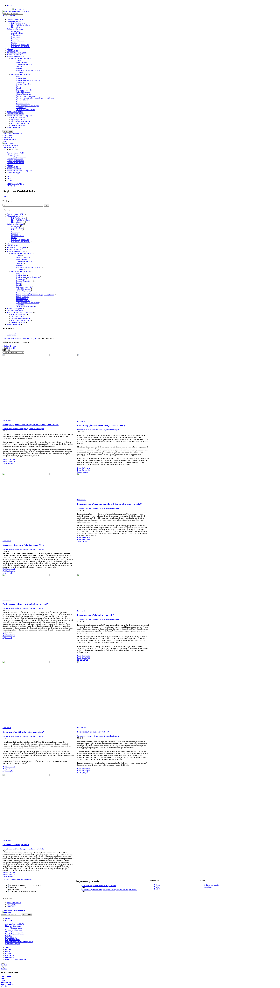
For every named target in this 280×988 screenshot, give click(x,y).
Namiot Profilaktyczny (15, 112)
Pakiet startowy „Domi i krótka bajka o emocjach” (25, 604)
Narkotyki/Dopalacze (23, 92)
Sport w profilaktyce (18, 119)
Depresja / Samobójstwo (24, 84)
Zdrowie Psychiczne (18, 125)
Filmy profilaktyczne (14, 21)
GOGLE (10, 49)
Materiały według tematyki (20, 74)
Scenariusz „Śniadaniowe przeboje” (93, 732)
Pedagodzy (19, 66)
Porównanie (11, 907)
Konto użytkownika (14, 903)
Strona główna (8, 338)
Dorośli (18, 60)
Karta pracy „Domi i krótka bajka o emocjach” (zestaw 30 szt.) (31, 424)
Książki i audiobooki (14, 55)
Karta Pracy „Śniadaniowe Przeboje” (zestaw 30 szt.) (101, 425)
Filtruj (46, 205)
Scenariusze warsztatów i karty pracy (19, 116)
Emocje (18, 86)
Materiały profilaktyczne (15, 57)
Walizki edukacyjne (13, 127)
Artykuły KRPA (17, 33)
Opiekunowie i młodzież (24, 64)
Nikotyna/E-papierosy (23, 94)
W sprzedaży (11, 333)
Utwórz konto (6, 976)
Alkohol (18, 76)
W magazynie (11, 335)
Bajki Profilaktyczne (18, 23)
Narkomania (15, 37)
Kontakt (157, 889)
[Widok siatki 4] (9, 350)
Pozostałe (14, 39)
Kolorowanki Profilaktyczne (16, 53)
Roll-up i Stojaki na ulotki (20, 45)
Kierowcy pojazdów (23, 257)
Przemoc (14, 43)
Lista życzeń (11, 905)
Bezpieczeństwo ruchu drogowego (28, 80)
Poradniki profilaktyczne (15, 114)
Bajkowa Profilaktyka (18, 118)
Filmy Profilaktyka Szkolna (20, 25)
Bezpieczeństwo (21, 78)
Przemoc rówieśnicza (23, 104)
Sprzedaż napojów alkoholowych (27, 106)
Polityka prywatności (211, 885)
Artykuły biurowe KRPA (15, 19)
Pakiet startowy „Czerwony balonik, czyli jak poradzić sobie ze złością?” (109, 504)
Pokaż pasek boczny (10, 346)
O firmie (157, 885)
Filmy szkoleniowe (17, 27)
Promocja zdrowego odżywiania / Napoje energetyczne (35, 98)
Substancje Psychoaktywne (20, 121)
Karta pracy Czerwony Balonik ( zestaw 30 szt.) (24, 545)
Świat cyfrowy (21, 108)
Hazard (18, 88)
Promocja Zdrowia (17, 41)
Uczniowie (19, 72)
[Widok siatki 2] (4, 350)
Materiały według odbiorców (21, 58)
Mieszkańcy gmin (22, 62)
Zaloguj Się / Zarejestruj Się (15, 959)
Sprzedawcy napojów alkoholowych (28, 70)
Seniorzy (19, 68)
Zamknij (5, 197)
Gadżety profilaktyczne (15, 29)
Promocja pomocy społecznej (26, 96)
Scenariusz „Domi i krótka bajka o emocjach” (23, 732)
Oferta (156, 887)
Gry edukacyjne (12, 51)
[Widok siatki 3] (6, 350)
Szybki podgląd (8, 463)
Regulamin (208, 887)
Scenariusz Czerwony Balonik (16, 844)
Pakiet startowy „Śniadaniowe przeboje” (95, 615)
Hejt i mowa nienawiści (24, 90)
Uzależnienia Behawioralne (20, 47)
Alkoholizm (15, 31)
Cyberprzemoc (16, 35)
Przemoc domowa (22, 102)
